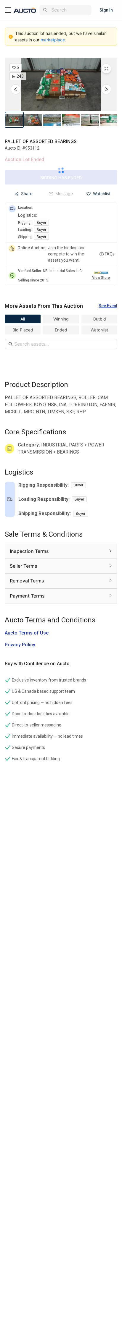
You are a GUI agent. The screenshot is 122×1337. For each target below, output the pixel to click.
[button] (61, 84)
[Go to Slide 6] (108, 120)
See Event (108, 305)
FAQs (110, 254)
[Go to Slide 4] (71, 120)
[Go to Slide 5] (90, 120)
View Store (101, 278)
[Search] (45, 10)
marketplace (53, 39)
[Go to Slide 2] (33, 120)
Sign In (106, 10)
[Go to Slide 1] (14, 120)
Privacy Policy (20, 645)
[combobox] (70, 10)
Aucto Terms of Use (27, 633)
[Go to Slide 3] (52, 120)
